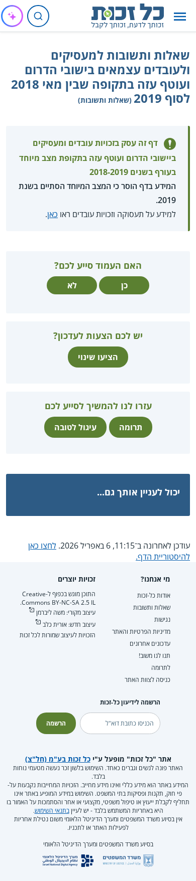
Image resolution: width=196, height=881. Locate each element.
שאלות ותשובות (151, 607)
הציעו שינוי (98, 357)
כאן (52, 214)
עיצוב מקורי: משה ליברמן (65, 612)
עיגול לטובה (75, 427)
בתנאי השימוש (52, 810)
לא (72, 285)
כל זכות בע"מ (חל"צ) (57, 759)
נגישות (162, 619)
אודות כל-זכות (153, 595)
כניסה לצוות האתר (147, 679)
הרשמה (56, 723)
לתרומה (160, 667)
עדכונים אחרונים (150, 643)
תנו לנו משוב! (154, 655)
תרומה (130, 427)
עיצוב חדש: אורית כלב (69, 624)
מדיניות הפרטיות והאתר (141, 631)
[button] (180, 16)
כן (124, 285)
